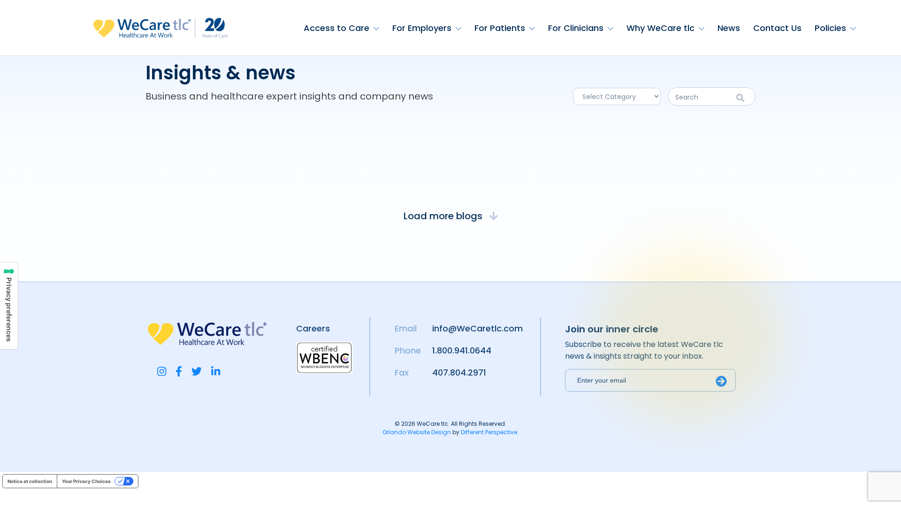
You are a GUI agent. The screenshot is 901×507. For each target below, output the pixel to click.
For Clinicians (575, 28)
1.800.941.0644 (461, 350)
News (729, 28)
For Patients (499, 28)
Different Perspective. (490, 432)
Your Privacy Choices (86, 481)
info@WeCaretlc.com (477, 328)
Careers (313, 328)
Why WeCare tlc (660, 28)
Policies (830, 28)
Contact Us (777, 28)
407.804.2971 (459, 372)
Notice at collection (30, 481)
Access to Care (336, 28)
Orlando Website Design (416, 432)
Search (743, 98)
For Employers (421, 28)
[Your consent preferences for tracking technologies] (9, 305)
